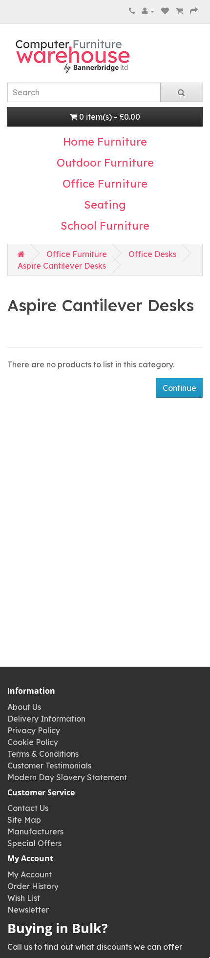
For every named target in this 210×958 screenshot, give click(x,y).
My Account (29, 874)
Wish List (23, 898)
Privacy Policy (33, 730)
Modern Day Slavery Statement (67, 777)
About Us (24, 707)
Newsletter (28, 910)
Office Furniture (105, 184)
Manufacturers (35, 831)
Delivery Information (46, 719)
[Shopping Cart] (179, 11)
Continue (179, 388)
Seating (105, 205)
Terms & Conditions (43, 754)
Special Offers (34, 843)
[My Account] (148, 11)
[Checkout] (194, 11)
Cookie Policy (32, 742)
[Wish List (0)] (165, 11)
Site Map (24, 820)
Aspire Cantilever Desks (62, 266)
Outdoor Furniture (105, 163)
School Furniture (105, 226)
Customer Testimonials (49, 765)
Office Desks (152, 254)
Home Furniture (105, 142)
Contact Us (27, 808)
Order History (33, 886)
